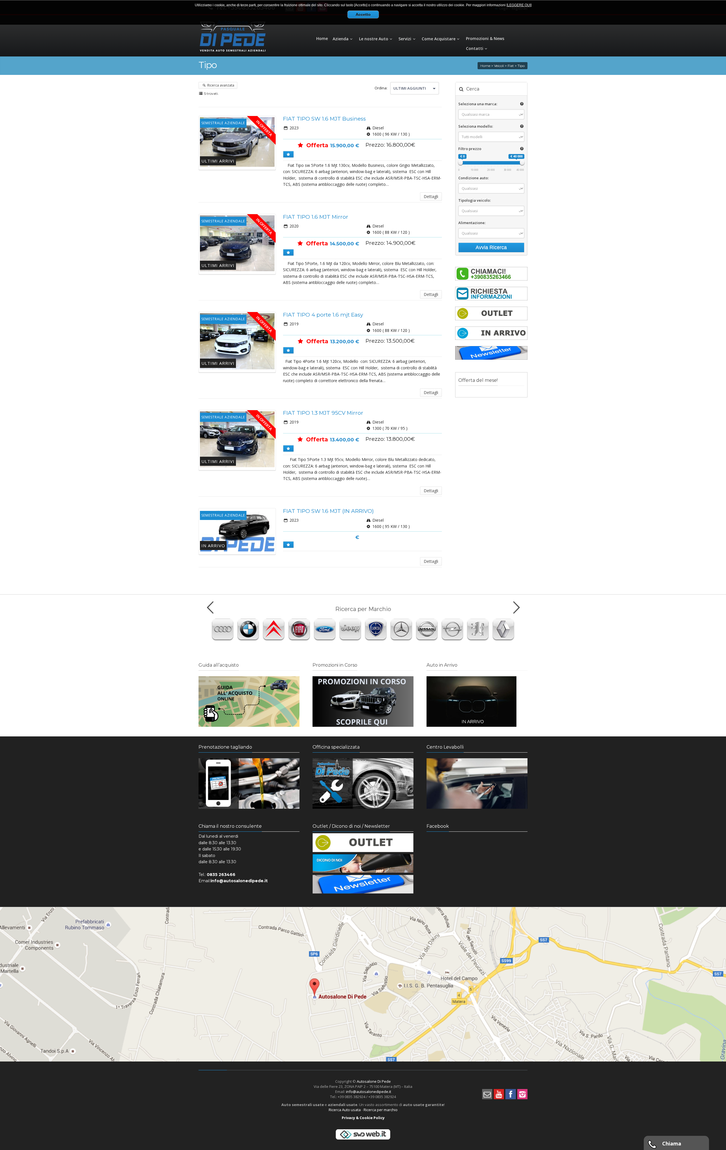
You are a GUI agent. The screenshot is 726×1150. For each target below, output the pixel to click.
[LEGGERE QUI (518, 5)
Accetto (363, 14)
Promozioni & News (485, 38)
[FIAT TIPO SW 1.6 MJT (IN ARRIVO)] (237, 530)
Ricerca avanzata (220, 85)
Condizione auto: (473, 177)
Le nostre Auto (373, 38)
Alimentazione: (472, 222)
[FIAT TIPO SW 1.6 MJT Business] (237, 142)
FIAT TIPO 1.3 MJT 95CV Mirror (323, 413)
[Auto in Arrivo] (471, 725)
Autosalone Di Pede (374, 1081)
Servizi (404, 38)
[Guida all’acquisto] (249, 725)
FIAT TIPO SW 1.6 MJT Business (324, 118)
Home (322, 38)
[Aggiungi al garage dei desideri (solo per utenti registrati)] (288, 154)
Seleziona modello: (475, 126)
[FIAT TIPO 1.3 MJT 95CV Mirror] (237, 439)
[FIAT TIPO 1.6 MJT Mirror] (237, 243)
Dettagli (431, 196)
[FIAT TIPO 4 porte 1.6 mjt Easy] (237, 341)
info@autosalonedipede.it (368, 1091)
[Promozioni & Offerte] (363, 725)
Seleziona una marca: (477, 103)
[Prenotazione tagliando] (249, 807)
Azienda (341, 38)
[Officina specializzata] (363, 807)
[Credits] (363, 1138)
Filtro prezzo (469, 148)
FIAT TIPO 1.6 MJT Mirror (315, 217)
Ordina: (381, 87)
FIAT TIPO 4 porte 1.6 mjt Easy (323, 314)
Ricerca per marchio (381, 1109)
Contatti (474, 48)
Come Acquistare (438, 38)
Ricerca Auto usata (345, 1109)
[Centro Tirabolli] (477, 807)
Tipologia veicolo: (474, 200)
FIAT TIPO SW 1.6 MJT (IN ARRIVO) (328, 511)
